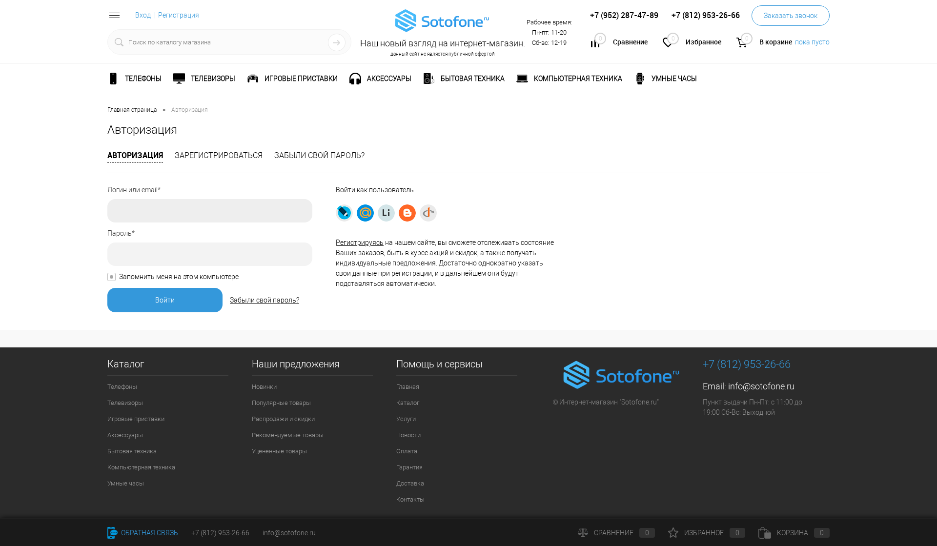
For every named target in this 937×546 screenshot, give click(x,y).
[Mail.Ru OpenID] (365, 213)
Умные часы (125, 483)
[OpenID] (428, 213)
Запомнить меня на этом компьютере (179, 277)
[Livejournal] (344, 213)
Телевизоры (125, 402)
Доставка (410, 483)
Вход (143, 15)
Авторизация (135, 155)
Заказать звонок (790, 16)
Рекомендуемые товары (288, 435)
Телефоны (122, 386)
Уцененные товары (279, 451)
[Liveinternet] (386, 213)
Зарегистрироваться (219, 155)
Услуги (406, 419)
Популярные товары (281, 402)
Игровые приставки (135, 419)
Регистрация (178, 15)
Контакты (410, 499)
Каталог (407, 402)
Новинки (264, 386)
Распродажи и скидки (283, 419)
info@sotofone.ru (761, 386)
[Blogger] (407, 213)
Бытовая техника (132, 451)
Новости (408, 435)
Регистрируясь (360, 242)
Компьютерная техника (141, 467)
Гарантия (409, 467)
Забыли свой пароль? (319, 155)
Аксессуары (125, 435)
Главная (407, 386)
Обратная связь (149, 533)
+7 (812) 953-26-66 (220, 533)
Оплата (406, 451)
